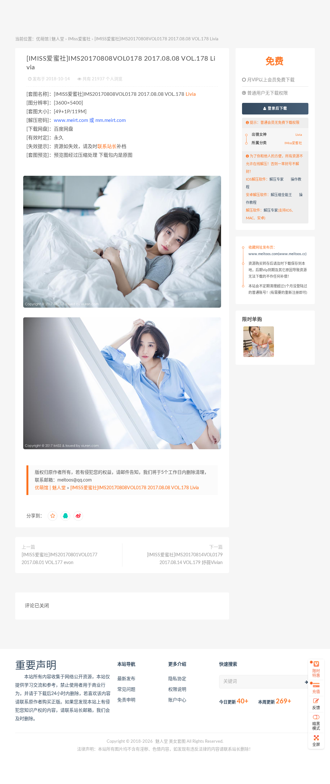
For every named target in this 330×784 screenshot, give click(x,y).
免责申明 (126, 700)
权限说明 (177, 689)
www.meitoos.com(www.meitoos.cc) (277, 254)
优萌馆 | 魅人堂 (50, 39)
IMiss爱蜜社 (79, 39)
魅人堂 (161, 741)
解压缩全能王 (281, 195)
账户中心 (177, 700)
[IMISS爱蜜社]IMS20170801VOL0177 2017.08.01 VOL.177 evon (59, 559)
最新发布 (126, 679)
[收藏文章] (52, 516)
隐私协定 (177, 679)
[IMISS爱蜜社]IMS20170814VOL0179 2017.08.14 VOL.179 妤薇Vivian (185, 559)
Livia (191, 94)
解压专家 (276, 179)
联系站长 (107, 146)
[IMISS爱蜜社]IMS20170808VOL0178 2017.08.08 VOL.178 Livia (134, 488)
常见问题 (126, 689)
